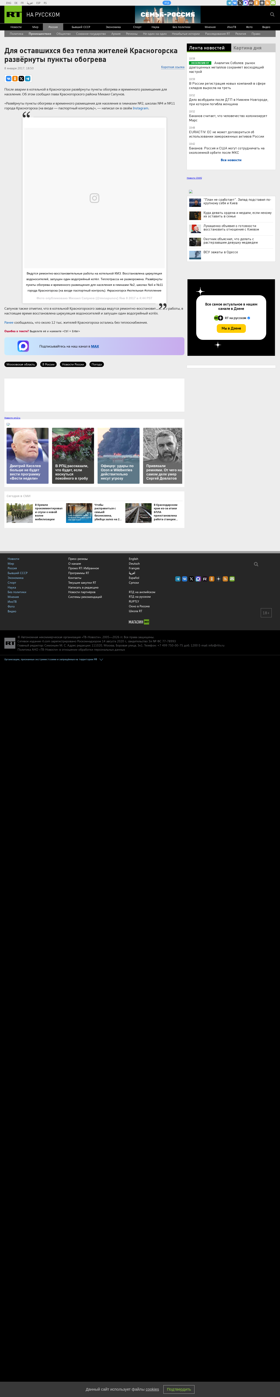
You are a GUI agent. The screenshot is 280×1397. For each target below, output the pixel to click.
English (133, 559)
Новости (16, 27)
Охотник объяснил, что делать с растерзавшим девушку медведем (230, 240)
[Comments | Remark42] (94, 394)
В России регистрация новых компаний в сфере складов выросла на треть (227, 85)
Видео (266, 27)
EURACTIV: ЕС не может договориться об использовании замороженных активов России (226, 133)
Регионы (132, 33)
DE (16, 3)
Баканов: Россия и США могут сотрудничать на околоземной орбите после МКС (226, 150)
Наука (155, 27)
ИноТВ (231, 27)
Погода (97, 364)
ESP (38, 3)
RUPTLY (134, 601)
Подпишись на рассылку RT (273, 2)
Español (134, 578)
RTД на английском (142, 592)
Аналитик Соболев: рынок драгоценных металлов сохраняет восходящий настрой (226, 67)
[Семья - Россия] (168, 14)
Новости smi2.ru (12, 417)
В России (48, 364)
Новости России (73, 364)
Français (134, 568)
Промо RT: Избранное (83, 568)
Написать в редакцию (83, 587)
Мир (35, 27)
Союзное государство (91, 33)
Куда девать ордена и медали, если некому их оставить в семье (237, 214)
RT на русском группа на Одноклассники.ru (256, 2)
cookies (152, 1389)
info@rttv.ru (216, 645)
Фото (249, 27)
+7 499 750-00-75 (170, 645)
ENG (8, 3)
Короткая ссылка (172, 67)
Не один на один (155, 33)
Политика (16, 33)
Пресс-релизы (78, 559)
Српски (134, 583)
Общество (63, 33)
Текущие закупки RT (82, 582)
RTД (166, 3)
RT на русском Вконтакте (234, 2)
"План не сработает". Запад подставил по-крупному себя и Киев (237, 201)
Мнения (210, 27)
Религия (240, 33)
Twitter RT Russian (240, 2)
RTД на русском (140, 596)
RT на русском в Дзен (262, 2)
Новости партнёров (81, 592)
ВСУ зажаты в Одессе (220, 252)
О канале (74, 563)
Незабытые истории (186, 33)
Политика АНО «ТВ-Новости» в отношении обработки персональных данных (71, 649)
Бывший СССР (81, 27)
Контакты (74, 578)
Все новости (231, 159)
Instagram (140, 108)
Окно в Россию (139, 606)
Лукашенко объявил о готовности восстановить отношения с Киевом (231, 227)
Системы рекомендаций (85, 597)
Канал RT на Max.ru (245, 2)
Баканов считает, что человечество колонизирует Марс (228, 117)
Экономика (113, 27)
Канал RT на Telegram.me (229, 2)
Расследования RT (217, 33)
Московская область (21, 364)
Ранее (8, 322)
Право (256, 33)
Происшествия (40, 33)
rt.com (46, 641)
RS (45, 3)
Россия (53, 27)
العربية (30, 3)
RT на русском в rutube (251, 2)
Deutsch (134, 563)
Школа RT (135, 611)
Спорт (137, 27)
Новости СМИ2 (194, 177)
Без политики (182, 27)
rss (267, 2)
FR (22, 3)
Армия (116, 33)
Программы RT (78, 573)
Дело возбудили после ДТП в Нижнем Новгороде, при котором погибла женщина (228, 101)
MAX (95, 346)
